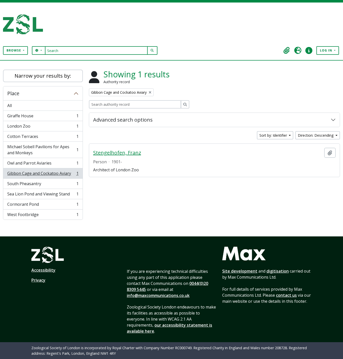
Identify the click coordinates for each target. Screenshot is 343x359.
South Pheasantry (43, 185)
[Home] (25, 24)
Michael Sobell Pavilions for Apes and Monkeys (43, 150)
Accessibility (43, 270)
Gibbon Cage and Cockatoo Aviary (43, 175)
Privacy (38, 280)
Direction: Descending (316, 135)
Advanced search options (123, 119)
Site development (239, 271)
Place (13, 93)
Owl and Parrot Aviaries (43, 164)
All (9, 105)
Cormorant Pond (43, 205)
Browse (14, 50)
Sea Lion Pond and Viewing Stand (43, 195)
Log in (326, 50)
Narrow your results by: (43, 75)
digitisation (277, 271)
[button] (286, 50)
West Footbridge (43, 216)
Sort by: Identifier (273, 135)
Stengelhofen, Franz (117, 153)
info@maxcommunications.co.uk (158, 295)
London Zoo (43, 127)
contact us (286, 295)
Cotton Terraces (43, 138)
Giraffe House (43, 117)
